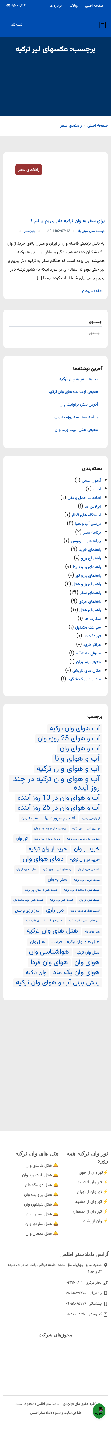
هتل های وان (92, 932)
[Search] (15, 333)
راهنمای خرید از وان (89, 869)
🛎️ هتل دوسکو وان (41, 1185)
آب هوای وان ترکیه (75, 728)
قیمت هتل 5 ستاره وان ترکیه (40, 890)
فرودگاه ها (92, 636)
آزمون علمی (91, 480)
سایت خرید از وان (26, 869)
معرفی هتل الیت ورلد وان (76, 430)
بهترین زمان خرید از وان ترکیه (83, 839)
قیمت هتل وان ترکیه (61, 900)
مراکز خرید (92, 645)
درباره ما (56, 6)
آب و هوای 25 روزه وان (68, 738)
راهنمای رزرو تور (88, 575)
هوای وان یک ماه (76, 972)
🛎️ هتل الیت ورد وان (40, 1175)
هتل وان (37, 942)
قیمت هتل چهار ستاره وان (28, 900)
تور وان (22, 838)
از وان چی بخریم (91, 818)
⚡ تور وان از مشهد (91, 1202)
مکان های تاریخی (86, 670)
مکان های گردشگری (84, 679)
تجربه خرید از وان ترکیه (47, 839)
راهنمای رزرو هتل (86, 584)
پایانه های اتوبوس (86, 541)
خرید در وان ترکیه (85, 859)
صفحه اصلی (94, 6)
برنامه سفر (92, 532)
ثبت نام (16, 25)
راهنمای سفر (71, 126)
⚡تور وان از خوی (93, 1172)
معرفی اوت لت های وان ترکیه (73, 392)
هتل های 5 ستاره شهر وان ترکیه (44, 921)
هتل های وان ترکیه (52, 931)
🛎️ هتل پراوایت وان (41, 1194)
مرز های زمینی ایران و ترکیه (84, 921)
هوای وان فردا (49, 962)
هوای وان (87, 962)
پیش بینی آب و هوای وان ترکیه (58, 982)
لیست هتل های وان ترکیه (85, 911)
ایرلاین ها (93, 506)
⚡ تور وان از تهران (92, 1192)
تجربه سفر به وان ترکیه (78, 379)
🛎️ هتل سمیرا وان (42, 1214)
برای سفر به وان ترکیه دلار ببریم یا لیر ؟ (67, 221)
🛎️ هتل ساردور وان (41, 1224)
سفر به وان (57, 879)
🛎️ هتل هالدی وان (42, 1165)
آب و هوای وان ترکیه (68, 769)
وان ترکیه (36, 972)
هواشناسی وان (49, 952)
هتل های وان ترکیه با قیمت (75, 942)
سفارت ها (92, 619)
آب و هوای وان (80, 748)
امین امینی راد (91, 231)
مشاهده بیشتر (93, 291)
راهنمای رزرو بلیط (86, 567)
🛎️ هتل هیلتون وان (41, 1204)
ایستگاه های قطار (86, 515)
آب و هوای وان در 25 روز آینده (59, 808)
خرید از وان (87, 849)
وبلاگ (74, 6)
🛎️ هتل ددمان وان (42, 1233)
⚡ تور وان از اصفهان (90, 1211)
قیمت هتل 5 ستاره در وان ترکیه (82, 890)
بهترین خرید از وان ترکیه (86, 828)
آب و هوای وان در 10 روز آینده (59, 798)
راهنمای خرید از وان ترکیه (57, 869)
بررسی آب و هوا (88, 524)
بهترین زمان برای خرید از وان (50, 828)
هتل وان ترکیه (87, 952)
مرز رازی (55, 910)
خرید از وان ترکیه (48, 849)
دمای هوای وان (43, 859)
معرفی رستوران (88, 662)
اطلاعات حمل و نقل (84, 498)
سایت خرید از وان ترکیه (87, 880)
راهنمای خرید (90, 549)
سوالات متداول (88, 627)
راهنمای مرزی (90, 601)
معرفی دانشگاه (88, 653)
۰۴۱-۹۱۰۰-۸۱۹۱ (15, 6)
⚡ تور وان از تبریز (93, 1182)
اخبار (97, 489)
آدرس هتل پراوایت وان (79, 404)
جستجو (95, 322)
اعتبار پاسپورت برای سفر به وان (48, 818)
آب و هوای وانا (77, 758)
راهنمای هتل (90, 610)
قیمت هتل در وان (89, 900)
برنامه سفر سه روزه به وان (76, 417)
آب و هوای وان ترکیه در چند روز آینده (56, 783)
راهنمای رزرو (91, 558)
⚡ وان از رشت (95, 1221)
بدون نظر (30, 231)
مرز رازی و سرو (27, 910)
